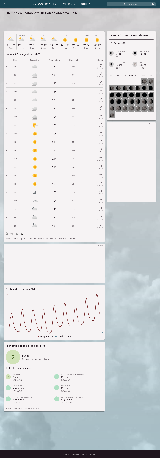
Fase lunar (69, 4)
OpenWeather (33, 408)
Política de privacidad (80, 454)
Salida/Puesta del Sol (45, 4)
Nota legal (94, 454)
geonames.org (70, 239)
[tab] (11, 41)
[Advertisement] (79, 23)
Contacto (65, 454)
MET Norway (17, 239)
